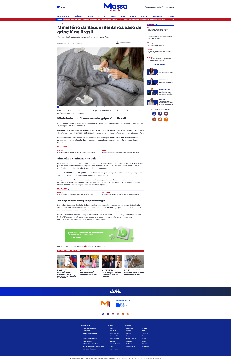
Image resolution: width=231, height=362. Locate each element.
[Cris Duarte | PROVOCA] (152, 71)
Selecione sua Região (153, 7)
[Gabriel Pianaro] (152, 81)
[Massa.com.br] (115, 7)
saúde (84, 246)
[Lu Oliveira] (152, 101)
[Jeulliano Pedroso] (152, 91)
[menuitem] (63, 16)
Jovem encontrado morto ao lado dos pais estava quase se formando (130, 19)
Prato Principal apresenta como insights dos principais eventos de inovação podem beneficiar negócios (71, 19)
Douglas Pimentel (126, 42)
